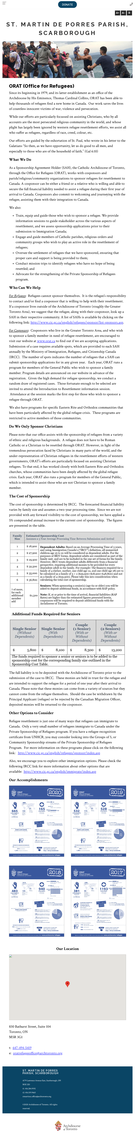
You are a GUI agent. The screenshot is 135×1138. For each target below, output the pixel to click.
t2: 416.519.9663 (29, 1092)
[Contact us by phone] (131, 4)
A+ (117, 12)
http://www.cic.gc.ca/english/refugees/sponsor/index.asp (59, 753)
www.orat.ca (46, 341)
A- (123, 12)
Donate (67, 4)
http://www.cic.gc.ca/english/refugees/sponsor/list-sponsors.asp (77, 322)
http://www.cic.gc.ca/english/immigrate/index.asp (60, 771)
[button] (67, 984)
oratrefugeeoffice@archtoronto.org (37, 1053)
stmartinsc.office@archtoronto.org (37, 1096)
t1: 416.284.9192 (29, 1088)
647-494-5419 (22, 1047)
